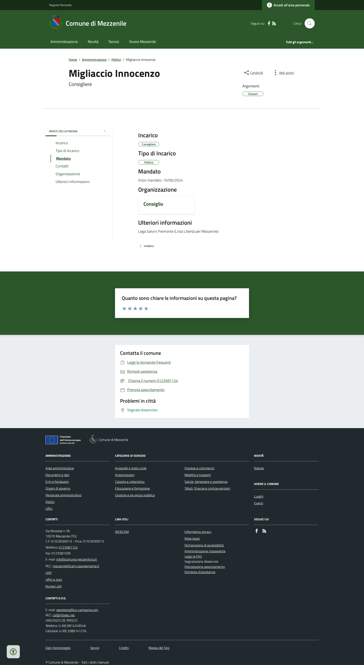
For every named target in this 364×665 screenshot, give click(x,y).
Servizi (113, 41)
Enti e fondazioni (57, 481)
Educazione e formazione (132, 488)
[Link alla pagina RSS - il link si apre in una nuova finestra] (274, 23)
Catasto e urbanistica (130, 481)
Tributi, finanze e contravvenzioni (207, 488)
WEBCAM (122, 531)
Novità (93, 41)
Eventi (258, 503)
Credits (124, 647)
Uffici (49, 508)
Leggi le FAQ (193, 556)
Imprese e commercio (199, 468)
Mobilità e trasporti (198, 474)
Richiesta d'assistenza (200, 571)
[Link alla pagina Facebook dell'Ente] (256, 531)
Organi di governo (58, 488)
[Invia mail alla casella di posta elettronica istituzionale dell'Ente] (76, 559)
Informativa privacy (198, 531)
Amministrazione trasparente (205, 551)
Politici (116, 59)
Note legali (192, 538)
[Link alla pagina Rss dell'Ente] (264, 531)
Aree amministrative (60, 468)
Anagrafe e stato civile (130, 468)
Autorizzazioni (124, 474)
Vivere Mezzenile (142, 41)
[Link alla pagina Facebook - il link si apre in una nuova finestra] (269, 23)
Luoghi (258, 496)
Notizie (259, 468)
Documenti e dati (57, 474)
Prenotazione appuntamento (205, 566)
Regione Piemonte (60, 5)
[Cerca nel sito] (308, 23)
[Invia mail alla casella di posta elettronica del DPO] (77, 610)
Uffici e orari (54, 579)
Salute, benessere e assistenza (206, 481)
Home (73, 59)
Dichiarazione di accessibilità (204, 545)
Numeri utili (54, 586)
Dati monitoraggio (58, 647)
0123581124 (68, 547)
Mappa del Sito (159, 647)
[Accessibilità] (13, 651)
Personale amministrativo (63, 495)
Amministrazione (64, 41)
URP (49, 572)
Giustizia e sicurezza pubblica (135, 495)
